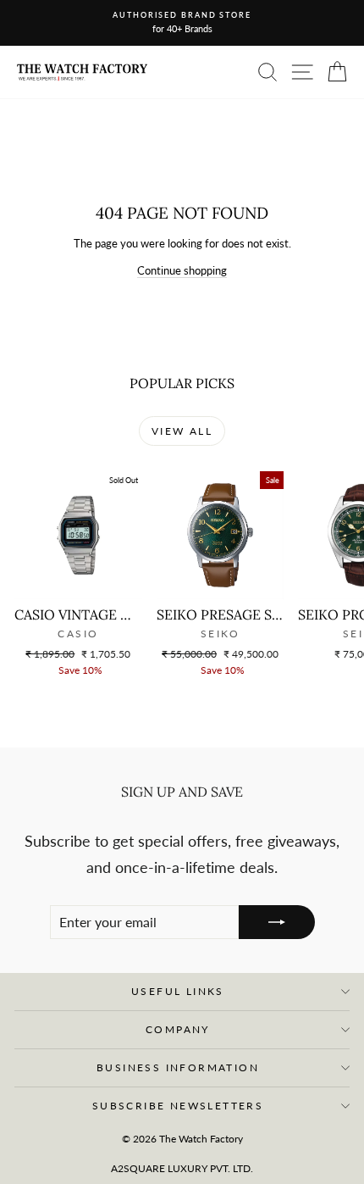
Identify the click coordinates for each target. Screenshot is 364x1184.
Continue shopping (182, 270)
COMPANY (178, 1029)
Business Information (178, 1067)
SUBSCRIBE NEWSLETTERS (177, 1105)
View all (182, 431)
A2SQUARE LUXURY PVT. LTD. (182, 1168)
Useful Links (177, 991)
